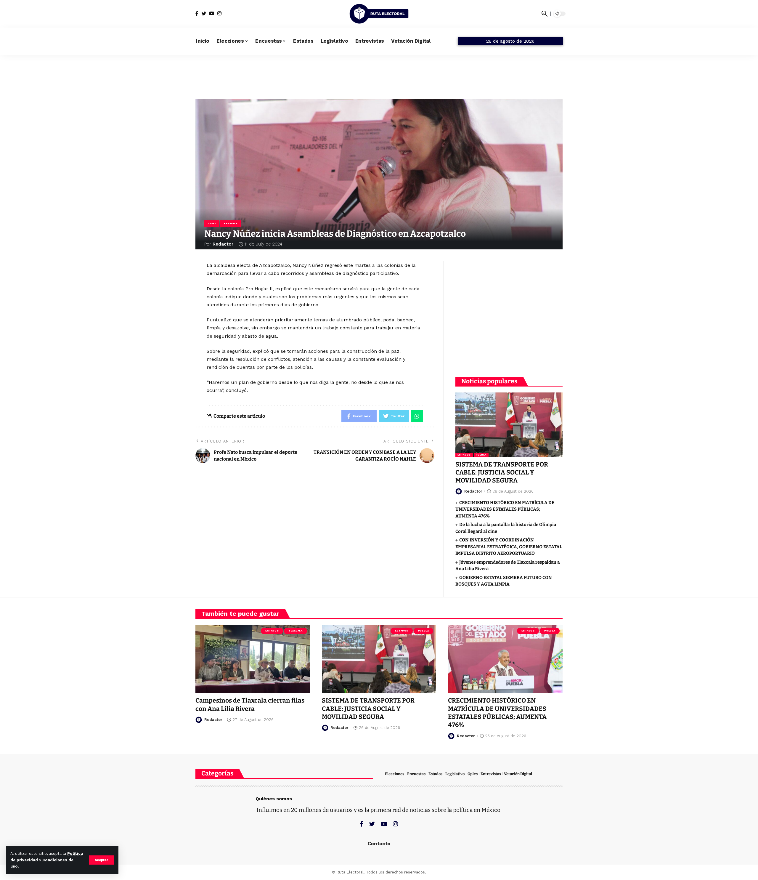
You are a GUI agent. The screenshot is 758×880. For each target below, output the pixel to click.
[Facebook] (197, 13)
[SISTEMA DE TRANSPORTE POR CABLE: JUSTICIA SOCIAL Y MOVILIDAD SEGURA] (509, 424)
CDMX (212, 223)
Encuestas (416, 774)
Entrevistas (491, 774)
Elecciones (394, 774)
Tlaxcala (295, 630)
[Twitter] (204, 13)
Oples (473, 774)
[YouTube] (212, 13)
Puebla (481, 454)
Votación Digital (518, 774)
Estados (230, 223)
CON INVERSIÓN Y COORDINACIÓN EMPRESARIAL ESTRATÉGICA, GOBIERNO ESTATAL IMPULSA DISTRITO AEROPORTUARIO (508, 546)
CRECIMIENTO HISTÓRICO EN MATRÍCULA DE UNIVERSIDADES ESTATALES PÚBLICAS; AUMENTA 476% (504, 509)
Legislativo (455, 774)
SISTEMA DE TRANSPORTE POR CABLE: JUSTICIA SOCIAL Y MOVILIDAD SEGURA (501, 473)
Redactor (223, 244)
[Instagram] (219, 13)
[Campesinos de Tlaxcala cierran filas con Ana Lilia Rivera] (252, 659)
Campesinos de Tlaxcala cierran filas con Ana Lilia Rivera (249, 704)
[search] (544, 14)
